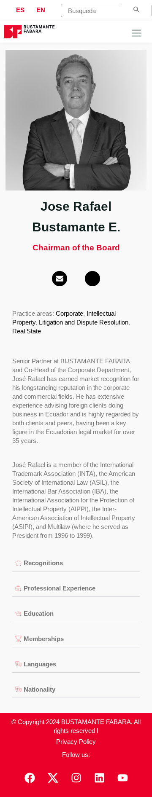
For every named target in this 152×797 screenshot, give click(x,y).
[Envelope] (59, 278)
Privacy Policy (76, 741)
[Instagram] (76, 778)
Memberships (44, 638)
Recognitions (43, 562)
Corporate (69, 313)
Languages (40, 664)
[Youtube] (122, 778)
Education (39, 613)
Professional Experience (59, 588)
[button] (76, 563)
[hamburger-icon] (136, 34)
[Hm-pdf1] (92, 278)
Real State (26, 331)
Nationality (39, 689)
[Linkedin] (99, 778)
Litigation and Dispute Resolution (83, 322)
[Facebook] (29, 778)
